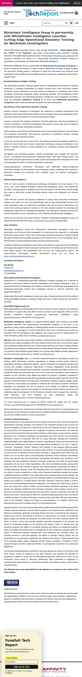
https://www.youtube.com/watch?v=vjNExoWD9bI (47, 221)
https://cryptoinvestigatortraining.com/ (19, 256)
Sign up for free (21, 667)
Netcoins (70, 56)
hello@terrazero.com (43, 398)
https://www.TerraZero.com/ (15, 398)
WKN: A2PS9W (62, 53)
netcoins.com (41, 315)
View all (77, 3)
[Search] (66, 23)
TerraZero (8, 59)
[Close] (39, 634)
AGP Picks (6, 3)
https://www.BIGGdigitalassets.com (20, 405)
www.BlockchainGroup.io (46, 336)
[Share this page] (76, 23)
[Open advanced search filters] (71, 23)
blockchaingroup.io (12, 317)
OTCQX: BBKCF (49, 53)
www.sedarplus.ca (56, 405)
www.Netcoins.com (47, 354)
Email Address (11, 658)
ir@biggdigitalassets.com (14, 271)
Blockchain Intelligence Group (54, 56)
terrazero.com (38, 317)
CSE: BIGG (37, 53)
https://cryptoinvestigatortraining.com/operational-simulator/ (35, 241)
